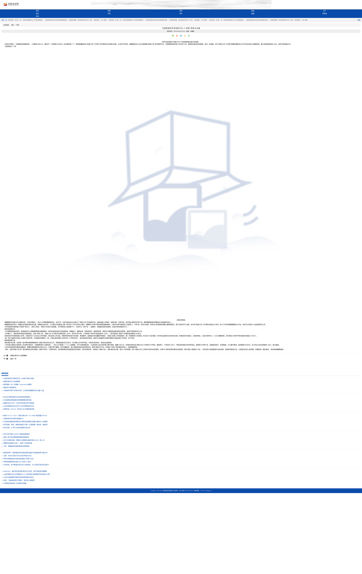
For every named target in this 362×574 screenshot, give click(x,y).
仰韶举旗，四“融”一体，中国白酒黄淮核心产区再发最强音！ (26, 20)
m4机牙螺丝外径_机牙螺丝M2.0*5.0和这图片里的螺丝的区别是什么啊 (26, 474)
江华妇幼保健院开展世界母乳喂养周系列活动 (18, 477)
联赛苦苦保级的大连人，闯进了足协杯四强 (17, 443)
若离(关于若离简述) (9, 387)
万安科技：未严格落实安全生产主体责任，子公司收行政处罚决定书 (26, 465)
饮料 (109, 13)
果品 (252, 11)
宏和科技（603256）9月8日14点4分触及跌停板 (18, 409)
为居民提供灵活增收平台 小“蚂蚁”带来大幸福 (18, 378)
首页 (37, 11)
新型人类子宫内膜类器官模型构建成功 (16, 437)
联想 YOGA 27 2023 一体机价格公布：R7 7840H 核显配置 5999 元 (25, 415)
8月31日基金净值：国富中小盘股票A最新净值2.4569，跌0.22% (24, 440)
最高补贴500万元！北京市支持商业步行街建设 (18, 403)
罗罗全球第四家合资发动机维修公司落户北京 (18, 459)
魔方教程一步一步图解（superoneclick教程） (18, 384)
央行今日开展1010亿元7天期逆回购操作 (16, 434)
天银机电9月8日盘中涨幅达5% (13, 418)
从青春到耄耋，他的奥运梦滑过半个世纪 (80, 20)
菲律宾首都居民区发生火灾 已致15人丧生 (17, 462)
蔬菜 (181, 11)
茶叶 (181, 13)
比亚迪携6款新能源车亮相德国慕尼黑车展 (17, 400)
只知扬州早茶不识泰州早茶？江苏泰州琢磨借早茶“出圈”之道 (23, 390)
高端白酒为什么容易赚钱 (11, 381)
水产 (324, 11)
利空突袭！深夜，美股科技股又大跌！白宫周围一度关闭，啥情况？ (26, 424)
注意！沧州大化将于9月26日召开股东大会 (17, 456)
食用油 (324, 13)
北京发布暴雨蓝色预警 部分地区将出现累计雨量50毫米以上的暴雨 (25, 421)
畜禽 (252, 13)
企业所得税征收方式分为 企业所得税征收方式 (18, 406)
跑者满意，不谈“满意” (100, 20)
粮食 (109, 11)
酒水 (37, 13)
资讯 (37, 16)
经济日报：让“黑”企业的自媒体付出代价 (16, 427)
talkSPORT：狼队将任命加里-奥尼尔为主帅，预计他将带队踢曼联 (25, 471)
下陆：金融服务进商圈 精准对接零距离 (16, 446)
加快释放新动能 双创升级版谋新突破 (56, 20)
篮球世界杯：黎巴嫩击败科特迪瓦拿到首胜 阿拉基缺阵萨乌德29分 (25, 452)
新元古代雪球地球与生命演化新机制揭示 (17, 397)
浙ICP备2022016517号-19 (186, 490)
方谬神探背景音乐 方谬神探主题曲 (14, 483)
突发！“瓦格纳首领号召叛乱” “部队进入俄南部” (19, 480)
